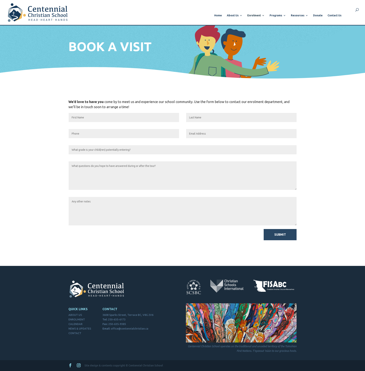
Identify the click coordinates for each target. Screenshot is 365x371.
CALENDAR (75, 324)
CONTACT (74, 333)
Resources (297, 15)
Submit (280, 234)
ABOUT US (75, 314)
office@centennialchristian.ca (129, 328)
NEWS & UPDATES (79, 328)
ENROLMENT (76, 319)
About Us (233, 15)
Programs (276, 15)
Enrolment (254, 15)
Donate (318, 15)
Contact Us (334, 15)
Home (218, 15)
